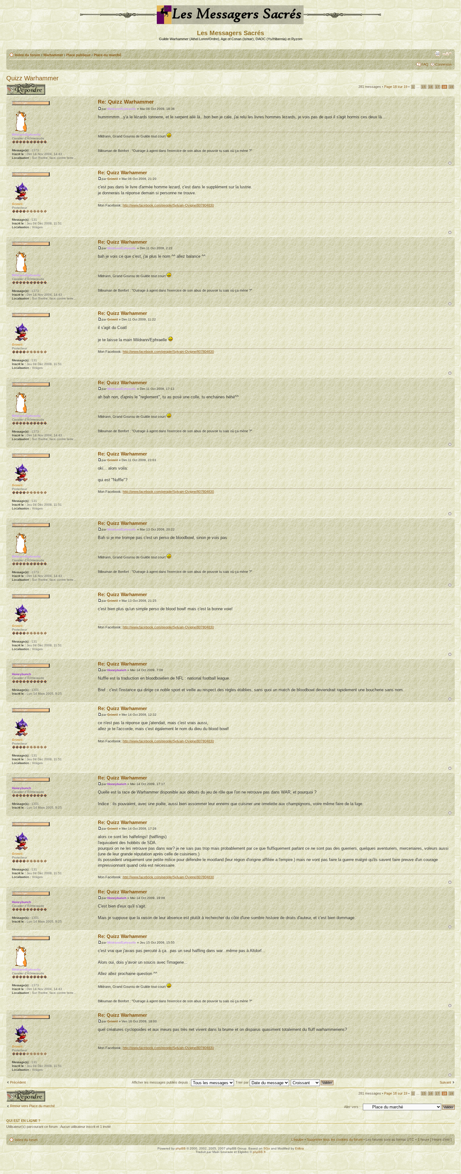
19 (451, 87)
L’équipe (297, 1139)
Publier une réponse (21, 85)
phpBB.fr (259, 1152)
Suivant (445, 1082)
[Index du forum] (231, 21)
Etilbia (299, 1148)
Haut (450, 163)
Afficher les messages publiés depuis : (161, 1082)
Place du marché (107, 55)
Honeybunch (116, 670)
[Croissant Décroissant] (312, 1082)
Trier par (243, 1082)
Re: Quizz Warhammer (126, 102)
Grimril (112, 178)
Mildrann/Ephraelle (121, 108)
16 (430, 87)
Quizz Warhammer (32, 78)
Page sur (395, 87)
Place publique (78, 55)
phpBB (181, 1148)
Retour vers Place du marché (32, 1106)
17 (437, 87)
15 (424, 87)
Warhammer (53, 55)
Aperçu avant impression (437, 54)
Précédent (18, 1082)
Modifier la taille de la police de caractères (447, 54)
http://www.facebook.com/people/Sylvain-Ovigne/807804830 (168, 205)
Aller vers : (352, 1107)
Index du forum (27, 55)
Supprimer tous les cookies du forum (335, 1139)
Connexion (443, 64)
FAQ (424, 64)
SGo (266, 1148)
